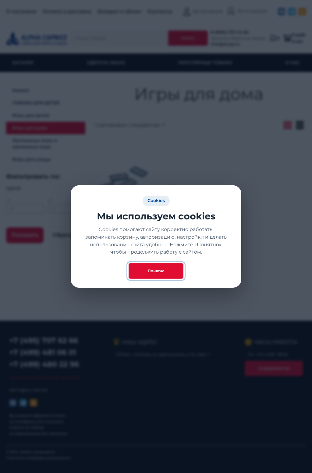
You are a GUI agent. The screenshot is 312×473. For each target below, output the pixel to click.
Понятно (156, 271)
